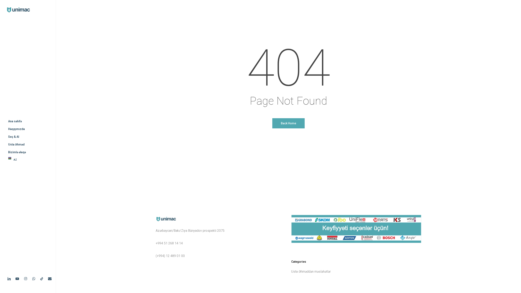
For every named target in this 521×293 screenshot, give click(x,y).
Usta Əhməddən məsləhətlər (311, 271)
